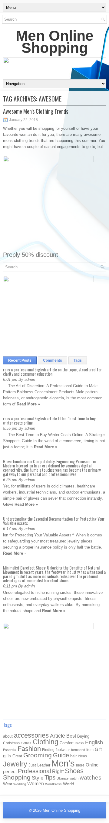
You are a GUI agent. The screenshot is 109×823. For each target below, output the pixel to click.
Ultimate (62, 778)
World (68, 784)
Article (57, 736)
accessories (31, 735)
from (90, 750)
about (8, 736)
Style (37, 778)
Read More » (28, 404)
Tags (78, 360)
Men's (63, 763)
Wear (7, 784)
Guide (61, 755)
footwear (63, 750)
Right (58, 771)
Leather (43, 765)
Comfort (67, 743)
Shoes (74, 771)
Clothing (45, 742)
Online (92, 765)
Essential (9, 750)
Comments (52, 360)
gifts (7, 755)
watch (74, 778)
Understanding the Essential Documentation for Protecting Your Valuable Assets (53, 520)
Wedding (19, 784)
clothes (26, 743)
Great (17, 756)
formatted (78, 750)
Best (71, 736)
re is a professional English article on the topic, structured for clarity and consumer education (52, 371)
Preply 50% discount (30, 254)
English (94, 742)
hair (73, 756)
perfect (10, 771)
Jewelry (15, 764)
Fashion (29, 748)
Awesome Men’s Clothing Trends (35, 111)
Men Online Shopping (55, 42)
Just (32, 765)
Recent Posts (19, 360)
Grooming (37, 755)
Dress (79, 743)
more (80, 765)
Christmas (11, 743)
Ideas (82, 756)
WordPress (53, 784)
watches (90, 777)
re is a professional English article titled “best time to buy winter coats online (49, 420)
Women (35, 783)
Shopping (17, 777)
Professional (34, 771)
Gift (98, 749)
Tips (50, 777)
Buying (83, 736)
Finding (48, 750)
